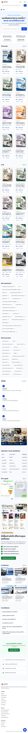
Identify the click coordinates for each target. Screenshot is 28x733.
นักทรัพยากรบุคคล (6, 353)
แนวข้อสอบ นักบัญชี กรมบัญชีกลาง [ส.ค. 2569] (7, 123)
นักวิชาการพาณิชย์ (6, 374)
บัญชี (20, 2)
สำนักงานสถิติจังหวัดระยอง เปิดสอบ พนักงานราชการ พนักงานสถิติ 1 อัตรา (7, 598)
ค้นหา (24, 29)
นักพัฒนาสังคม (15, 359)
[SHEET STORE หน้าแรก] (4, 2)
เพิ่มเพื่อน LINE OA (14, 650)
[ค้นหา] (25, 5)
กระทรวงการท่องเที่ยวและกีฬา (8, 328)
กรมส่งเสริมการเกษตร (7, 316)
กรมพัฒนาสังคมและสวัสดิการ (16, 292)
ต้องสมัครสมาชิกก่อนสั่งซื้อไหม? (14, 619)
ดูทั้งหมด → (25, 46)
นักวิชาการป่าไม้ (19, 368)
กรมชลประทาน (5, 298)
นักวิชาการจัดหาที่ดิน (6, 365)
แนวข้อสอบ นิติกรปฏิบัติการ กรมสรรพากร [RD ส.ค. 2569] (20, 67)
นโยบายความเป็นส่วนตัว (5, 713)
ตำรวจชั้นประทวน (6, 341)
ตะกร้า (25, 2)
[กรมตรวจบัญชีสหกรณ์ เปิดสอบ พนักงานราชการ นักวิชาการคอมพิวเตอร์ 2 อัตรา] (21, 571)
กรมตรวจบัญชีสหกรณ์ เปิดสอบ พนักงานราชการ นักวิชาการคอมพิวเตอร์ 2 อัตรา (20, 580)
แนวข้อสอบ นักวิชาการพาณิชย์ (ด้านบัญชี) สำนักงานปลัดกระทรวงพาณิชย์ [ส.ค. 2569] (20, 152)
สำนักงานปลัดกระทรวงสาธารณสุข (18, 295)
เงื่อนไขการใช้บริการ (4, 717)
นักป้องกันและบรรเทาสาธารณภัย (19, 356)
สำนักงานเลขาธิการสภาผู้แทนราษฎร (9, 331)
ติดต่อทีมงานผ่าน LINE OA (8, 558)
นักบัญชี (15, 353)
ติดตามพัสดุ (3, 704)
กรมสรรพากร (5, 319)
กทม (20, 286)
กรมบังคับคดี (5, 295)
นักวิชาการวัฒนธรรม (17, 374)
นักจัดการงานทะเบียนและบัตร (8, 344)
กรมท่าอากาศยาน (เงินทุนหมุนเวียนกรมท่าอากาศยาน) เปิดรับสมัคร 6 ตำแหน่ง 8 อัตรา (20, 598)
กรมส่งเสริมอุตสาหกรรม (20, 316)
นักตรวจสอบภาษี (17, 350)
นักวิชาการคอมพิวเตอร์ (17, 362)
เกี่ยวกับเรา (3, 722)
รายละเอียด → (24, 381)
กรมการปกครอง (6, 313)
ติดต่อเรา (2, 724)
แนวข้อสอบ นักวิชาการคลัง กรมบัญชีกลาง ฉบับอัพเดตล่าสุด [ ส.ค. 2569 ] (21, 96)
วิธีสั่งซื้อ (2, 693)
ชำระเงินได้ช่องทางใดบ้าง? (14, 623)
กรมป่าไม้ (4, 292)
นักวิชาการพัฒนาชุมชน (7, 371)
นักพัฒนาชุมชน (5, 359)
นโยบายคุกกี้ (3, 715)
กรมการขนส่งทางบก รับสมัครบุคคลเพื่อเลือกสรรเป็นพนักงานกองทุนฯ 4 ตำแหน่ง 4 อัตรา (7, 580)
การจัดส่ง (2, 699)
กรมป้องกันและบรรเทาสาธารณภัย (9, 307)
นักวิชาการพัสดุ (18, 371)
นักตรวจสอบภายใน (6, 350)
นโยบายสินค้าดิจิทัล (4, 711)
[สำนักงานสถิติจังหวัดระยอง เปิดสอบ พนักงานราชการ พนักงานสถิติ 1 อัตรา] (7, 589)
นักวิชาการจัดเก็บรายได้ (19, 365)
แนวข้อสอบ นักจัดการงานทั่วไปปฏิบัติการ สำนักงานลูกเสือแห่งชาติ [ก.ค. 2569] (7, 271)
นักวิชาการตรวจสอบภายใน (8, 368)
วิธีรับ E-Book (3, 697)
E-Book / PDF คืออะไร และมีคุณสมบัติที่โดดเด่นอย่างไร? (14, 627)
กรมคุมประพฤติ (6, 322)
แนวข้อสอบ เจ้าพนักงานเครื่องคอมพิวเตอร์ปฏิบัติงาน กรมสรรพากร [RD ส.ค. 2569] (7, 68)
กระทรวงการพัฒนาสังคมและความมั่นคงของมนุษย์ (12, 325)
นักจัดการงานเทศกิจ (6, 347)
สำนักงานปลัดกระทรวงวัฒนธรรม (19, 319)
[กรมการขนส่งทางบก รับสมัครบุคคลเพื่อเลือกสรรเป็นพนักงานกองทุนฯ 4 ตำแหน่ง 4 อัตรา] (7, 571)
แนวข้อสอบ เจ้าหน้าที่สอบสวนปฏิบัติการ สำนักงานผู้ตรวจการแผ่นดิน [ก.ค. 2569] (7, 243)
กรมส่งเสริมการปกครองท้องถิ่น (8, 286)
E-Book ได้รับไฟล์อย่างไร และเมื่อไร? (14, 611)
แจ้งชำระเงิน (3, 702)
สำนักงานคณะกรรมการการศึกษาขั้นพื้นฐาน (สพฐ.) (12, 289)
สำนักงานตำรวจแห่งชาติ (7, 304)
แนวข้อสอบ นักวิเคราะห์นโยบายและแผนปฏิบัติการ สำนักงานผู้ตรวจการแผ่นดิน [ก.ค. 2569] (20, 243)
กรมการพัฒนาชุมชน (16, 298)
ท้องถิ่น (15, 341)
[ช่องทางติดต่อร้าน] (25, 730)
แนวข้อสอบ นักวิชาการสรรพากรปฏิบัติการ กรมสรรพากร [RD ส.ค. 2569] (7, 214)
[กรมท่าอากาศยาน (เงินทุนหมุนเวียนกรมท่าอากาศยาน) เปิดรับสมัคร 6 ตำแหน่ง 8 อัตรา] (21, 589)
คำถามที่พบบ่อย (4, 701)
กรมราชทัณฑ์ (16, 313)
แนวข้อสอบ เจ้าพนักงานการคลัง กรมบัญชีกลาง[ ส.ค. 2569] (20, 124)
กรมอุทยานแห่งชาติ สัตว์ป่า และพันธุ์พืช (10, 301)
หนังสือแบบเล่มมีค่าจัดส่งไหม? (14, 615)
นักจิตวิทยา (16, 347)
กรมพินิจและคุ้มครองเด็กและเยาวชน (9, 310)
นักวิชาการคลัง (5, 362)
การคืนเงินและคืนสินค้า (5, 710)
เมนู (3, 10)
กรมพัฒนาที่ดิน (19, 304)
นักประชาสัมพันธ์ (6, 356)
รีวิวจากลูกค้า (3, 726)
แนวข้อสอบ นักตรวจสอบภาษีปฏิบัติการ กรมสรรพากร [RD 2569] (20, 214)
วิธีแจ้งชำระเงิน (4, 695)
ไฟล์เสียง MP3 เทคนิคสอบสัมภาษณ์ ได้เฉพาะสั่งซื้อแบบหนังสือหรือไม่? (14, 632)
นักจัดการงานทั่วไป (21, 344)
